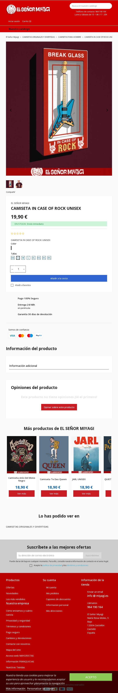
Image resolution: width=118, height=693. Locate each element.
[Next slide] (107, 110)
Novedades (12, 593)
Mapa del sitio (13, 649)
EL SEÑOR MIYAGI (20, 203)
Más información (16, 688)
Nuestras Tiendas (15, 667)
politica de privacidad (52, 565)
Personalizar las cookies (41, 688)
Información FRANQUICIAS (20, 661)
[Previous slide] (10, 110)
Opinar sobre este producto (59, 407)
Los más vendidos (15, 599)
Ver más (21, 493)
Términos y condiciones (18, 626)
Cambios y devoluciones (18, 638)
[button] (10, 184)
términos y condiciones (77, 565)
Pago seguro (13, 632)
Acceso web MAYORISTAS (20, 655)
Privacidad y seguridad (18, 620)
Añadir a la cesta (59, 278)
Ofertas (10, 587)
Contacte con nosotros (18, 643)
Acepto (90, 677)
